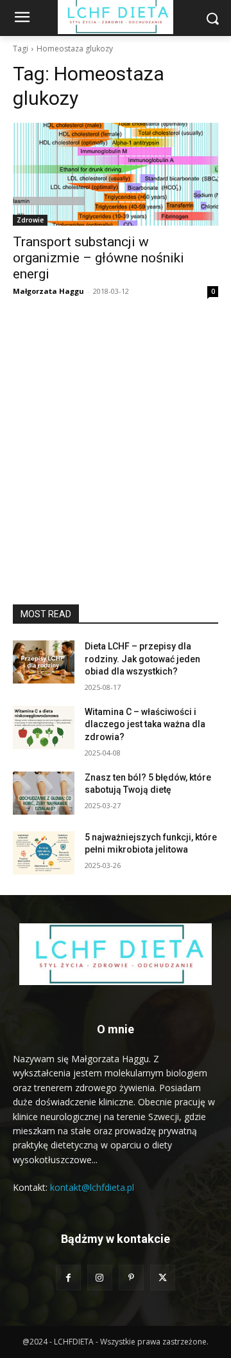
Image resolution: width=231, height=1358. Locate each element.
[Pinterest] (131, 1277)
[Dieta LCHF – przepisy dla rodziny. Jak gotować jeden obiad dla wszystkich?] (43, 662)
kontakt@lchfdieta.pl (92, 1187)
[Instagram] (99, 1277)
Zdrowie (30, 219)
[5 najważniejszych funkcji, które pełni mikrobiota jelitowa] (43, 852)
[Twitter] (162, 1277)
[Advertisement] (115, 482)
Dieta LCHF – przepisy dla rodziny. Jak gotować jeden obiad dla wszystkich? (142, 658)
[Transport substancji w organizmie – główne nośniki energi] (115, 174)
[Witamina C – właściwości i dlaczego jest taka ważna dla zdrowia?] (43, 727)
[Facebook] (68, 1277)
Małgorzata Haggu (48, 291)
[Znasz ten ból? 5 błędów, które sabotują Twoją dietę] (43, 793)
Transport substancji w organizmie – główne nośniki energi (98, 258)
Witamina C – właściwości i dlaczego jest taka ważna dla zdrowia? (145, 724)
